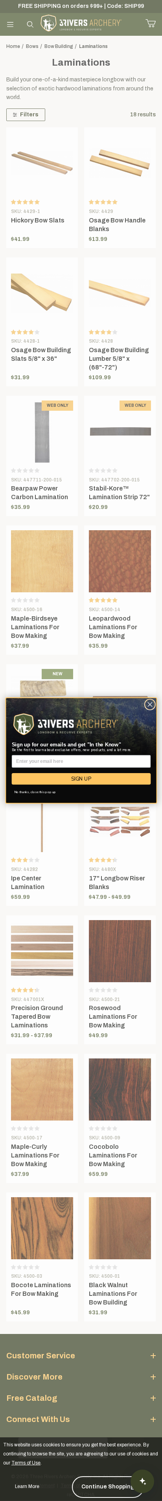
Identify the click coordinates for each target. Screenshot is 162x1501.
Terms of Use (25, 1463)
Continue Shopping (107, 1487)
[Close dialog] (150, 704)
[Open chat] (142, 1481)
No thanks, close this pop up (35, 792)
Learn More (27, 1486)
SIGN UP (81, 778)
